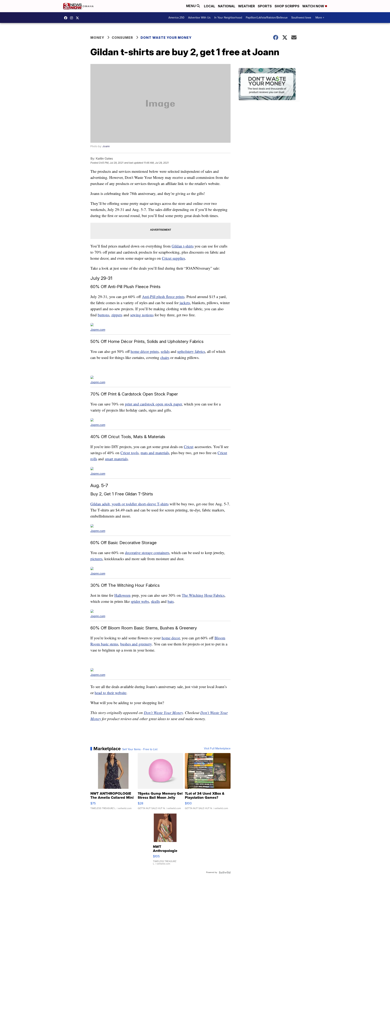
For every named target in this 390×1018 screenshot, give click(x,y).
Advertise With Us (199, 17)
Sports (265, 6)
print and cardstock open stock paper (153, 403)
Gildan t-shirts (183, 246)
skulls (155, 601)
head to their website (110, 692)
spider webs (140, 601)
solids (165, 351)
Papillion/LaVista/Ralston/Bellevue (267, 17)
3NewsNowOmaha (78, 17)
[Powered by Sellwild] (225, 872)
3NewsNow (66, 17)
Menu (191, 6)
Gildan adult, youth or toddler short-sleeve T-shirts (129, 503)
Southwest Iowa (301, 17)
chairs (164, 357)
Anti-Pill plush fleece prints (163, 296)
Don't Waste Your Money (163, 712)
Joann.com (97, 329)
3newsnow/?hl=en (72, 17)
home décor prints (145, 351)
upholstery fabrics (191, 351)
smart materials (116, 458)
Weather (246, 6)
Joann (106, 146)
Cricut (188, 446)
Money (97, 38)
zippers (116, 314)
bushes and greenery (136, 643)
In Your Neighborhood (228, 17)
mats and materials (155, 452)
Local (209, 6)
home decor (171, 637)
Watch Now (313, 6)
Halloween (122, 595)
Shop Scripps (287, 6)
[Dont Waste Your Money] (269, 84)
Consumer (122, 38)
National (226, 6)
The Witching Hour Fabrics (203, 595)
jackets (185, 302)
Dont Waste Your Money (166, 38)
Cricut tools (129, 452)
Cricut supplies (173, 258)
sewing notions (142, 314)
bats (171, 601)
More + (319, 17)
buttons (103, 314)
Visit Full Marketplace (217, 748)
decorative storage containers (147, 552)
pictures (96, 558)
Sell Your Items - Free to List (139, 749)
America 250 (176, 17)
